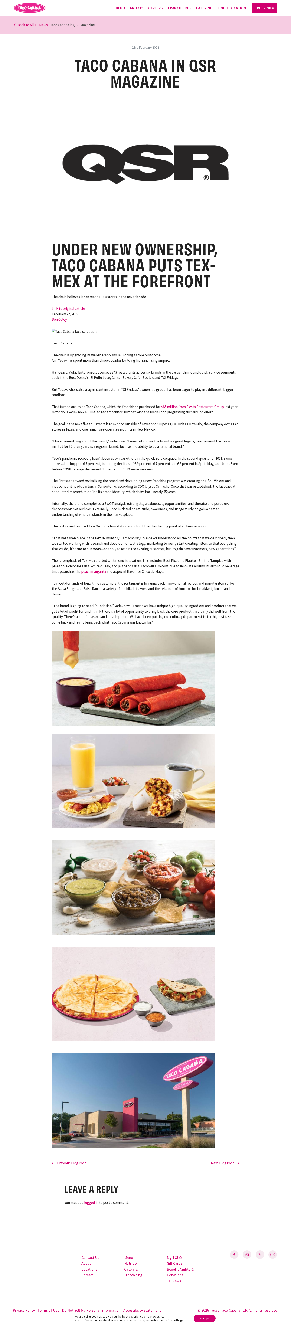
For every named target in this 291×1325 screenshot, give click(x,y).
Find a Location (232, 8)
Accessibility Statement (142, 1310)
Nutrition (131, 1263)
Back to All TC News (33, 25)
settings (178, 1320)
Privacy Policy (24, 1310)
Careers (155, 8)
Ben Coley (59, 319)
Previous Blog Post (71, 1163)
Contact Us (90, 1257)
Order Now (265, 7)
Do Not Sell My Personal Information (91, 1310)
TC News (174, 1280)
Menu (120, 8)
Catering (204, 8)
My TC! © (174, 1257)
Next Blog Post (222, 1163)
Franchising (179, 8)
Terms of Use (48, 1310)
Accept (204, 1318)
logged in (91, 1202)
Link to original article (68, 308)
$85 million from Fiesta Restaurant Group (192, 406)
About (86, 1263)
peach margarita (93, 571)
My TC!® (136, 8)
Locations (89, 1269)
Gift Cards (174, 1263)
